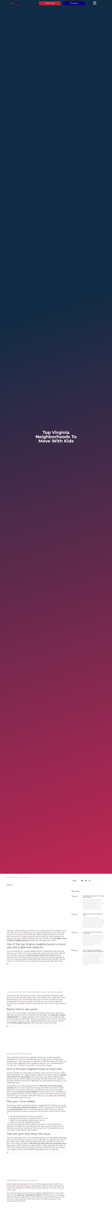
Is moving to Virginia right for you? (93, 914)
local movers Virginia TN (26, 1001)
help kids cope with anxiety (19, 1186)
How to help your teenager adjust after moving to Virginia (93, 950)
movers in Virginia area (23, 936)
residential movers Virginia (27, 1063)
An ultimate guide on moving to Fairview (93, 932)
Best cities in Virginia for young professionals (93, 896)
